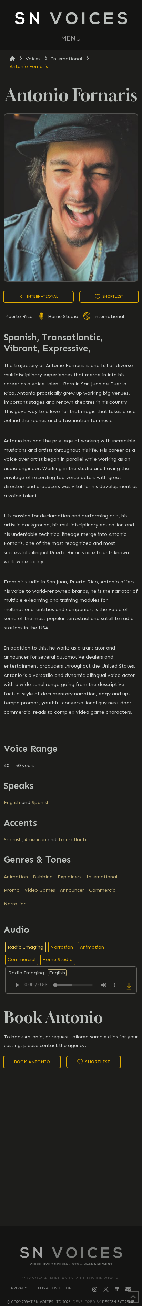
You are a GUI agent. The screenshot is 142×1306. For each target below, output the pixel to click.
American (35, 840)
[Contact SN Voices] (128, 1289)
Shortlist (112, 296)
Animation (16, 877)
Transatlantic (73, 840)
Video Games (39, 890)
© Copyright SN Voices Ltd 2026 (39, 1302)
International (108, 317)
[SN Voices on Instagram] (94, 1289)
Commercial (103, 890)
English (12, 803)
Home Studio (62, 317)
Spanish (41, 803)
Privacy (19, 1288)
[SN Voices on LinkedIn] (117, 1289)
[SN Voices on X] (106, 1289)
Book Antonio (32, 1061)
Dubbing (43, 877)
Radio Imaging (25, 947)
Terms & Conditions (53, 1288)
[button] (71, 38)
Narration (15, 904)
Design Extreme (118, 1302)
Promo (12, 890)
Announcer (72, 890)
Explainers (69, 877)
